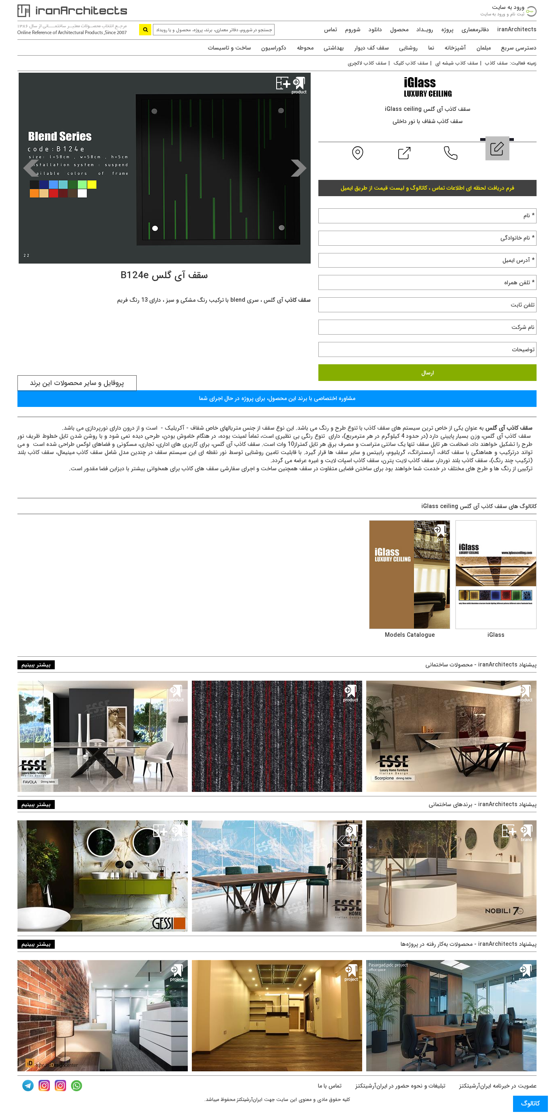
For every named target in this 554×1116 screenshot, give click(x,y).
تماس (330, 29)
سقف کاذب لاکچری (367, 63)
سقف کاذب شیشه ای (456, 63)
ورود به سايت (508, 7)
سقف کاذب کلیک (410, 63)
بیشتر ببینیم (36, 664)
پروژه (447, 29)
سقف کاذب (496, 63)
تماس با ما (329, 1085)
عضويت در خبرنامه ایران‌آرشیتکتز (497, 1085)
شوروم (353, 29)
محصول (399, 29)
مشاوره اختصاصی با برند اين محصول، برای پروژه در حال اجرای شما (277, 398)
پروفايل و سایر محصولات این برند (77, 383)
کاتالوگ (530, 1104)
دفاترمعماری (475, 29)
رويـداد (425, 29)
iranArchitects (517, 29)
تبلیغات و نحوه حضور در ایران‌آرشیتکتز (399, 1085)
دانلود (375, 29)
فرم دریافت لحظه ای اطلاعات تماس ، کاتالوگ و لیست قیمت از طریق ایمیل (427, 188)
